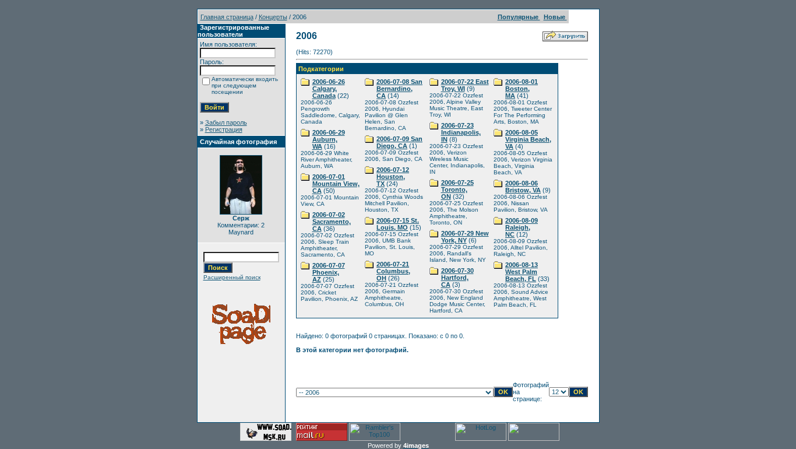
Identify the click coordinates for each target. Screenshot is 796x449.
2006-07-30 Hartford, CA (457, 277)
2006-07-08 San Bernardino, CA (399, 88)
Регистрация (223, 129)
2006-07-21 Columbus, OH (393, 271)
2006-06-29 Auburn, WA (328, 139)
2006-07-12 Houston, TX (392, 176)
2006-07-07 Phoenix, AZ (328, 272)
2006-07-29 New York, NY (465, 237)
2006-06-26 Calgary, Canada (328, 88)
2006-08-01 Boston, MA (521, 88)
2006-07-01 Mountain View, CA (336, 183)
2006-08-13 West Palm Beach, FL (521, 271)
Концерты (273, 16)
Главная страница (226, 16)
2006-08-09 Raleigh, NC (521, 227)
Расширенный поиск (231, 277)
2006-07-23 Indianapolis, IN (461, 132)
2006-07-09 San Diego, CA (399, 142)
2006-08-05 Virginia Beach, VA (528, 139)
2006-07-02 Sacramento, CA (331, 221)
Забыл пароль (226, 122)
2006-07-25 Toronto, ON (457, 189)
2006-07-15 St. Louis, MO (397, 224)
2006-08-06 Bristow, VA (523, 187)
